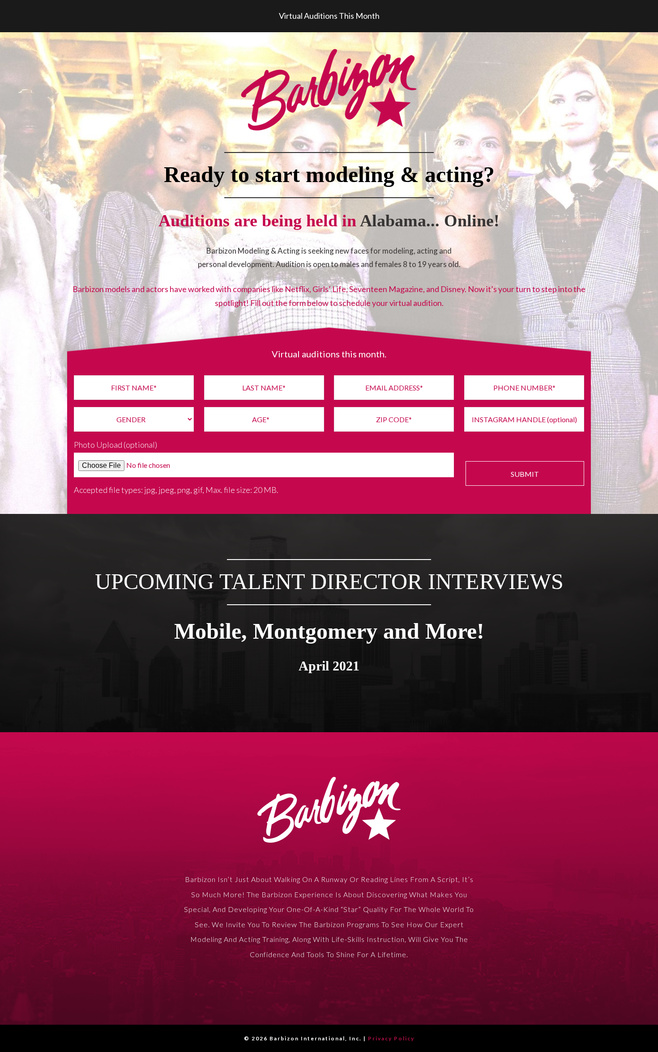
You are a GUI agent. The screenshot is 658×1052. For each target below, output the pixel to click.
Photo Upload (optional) (115, 444)
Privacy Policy (391, 1038)
